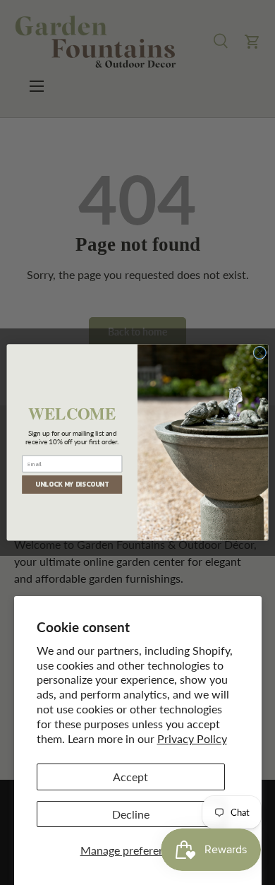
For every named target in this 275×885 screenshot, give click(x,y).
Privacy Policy (192, 738)
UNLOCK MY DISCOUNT (72, 484)
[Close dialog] (260, 353)
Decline (130, 814)
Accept (130, 776)
